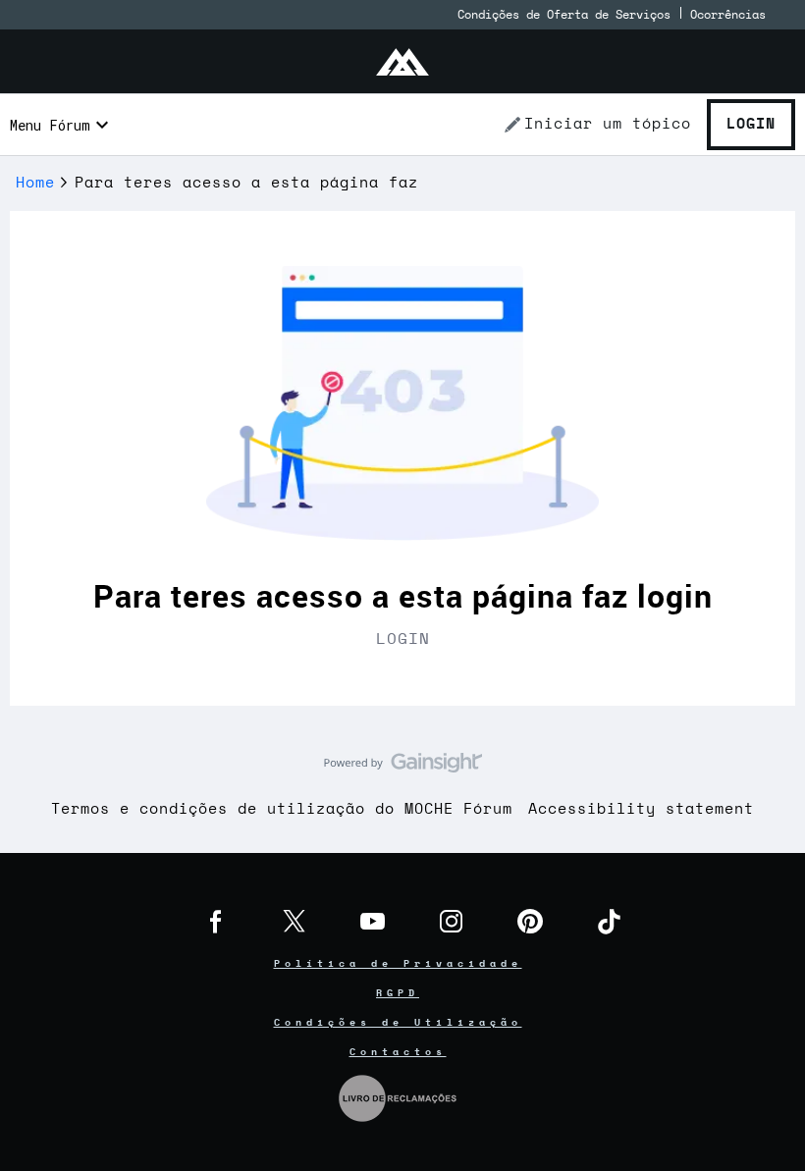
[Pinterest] (530, 921)
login (675, 595)
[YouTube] (373, 921)
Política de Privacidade (398, 964)
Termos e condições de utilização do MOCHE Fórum (281, 809)
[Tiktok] (608, 921)
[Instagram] (451, 921)
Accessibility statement (641, 809)
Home (35, 183)
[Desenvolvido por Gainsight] (403, 767)
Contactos (398, 1052)
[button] (596, 124)
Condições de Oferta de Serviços (564, 15)
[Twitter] (294, 921)
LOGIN (403, 639)
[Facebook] (216, 921)
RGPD (397, 993)
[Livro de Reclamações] (397, 1096)
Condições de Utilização (398, 1023)
